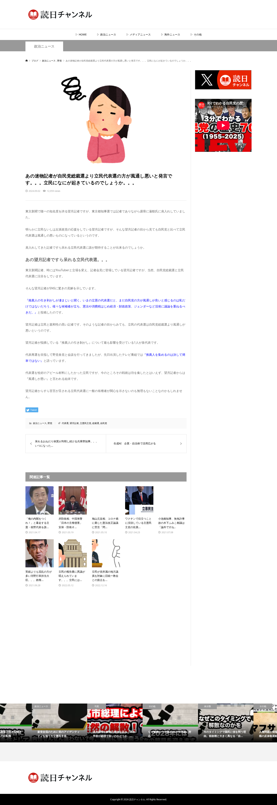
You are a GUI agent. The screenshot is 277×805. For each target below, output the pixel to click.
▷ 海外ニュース (170, 34)
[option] (27, 723)
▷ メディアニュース (138, 34)
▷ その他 (196, 34)
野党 (50, 423)
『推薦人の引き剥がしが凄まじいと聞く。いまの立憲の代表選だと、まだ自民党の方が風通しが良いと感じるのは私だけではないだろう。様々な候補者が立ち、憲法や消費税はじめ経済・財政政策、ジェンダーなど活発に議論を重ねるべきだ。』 (105, 306)
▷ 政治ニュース (106, 34)
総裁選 (95, 423)
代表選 (65, 423)
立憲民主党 (85, 423)
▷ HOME (81, 34)
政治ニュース (44, 46)
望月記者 (74, 423)
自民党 (103, 423)
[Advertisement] (223, 227)
